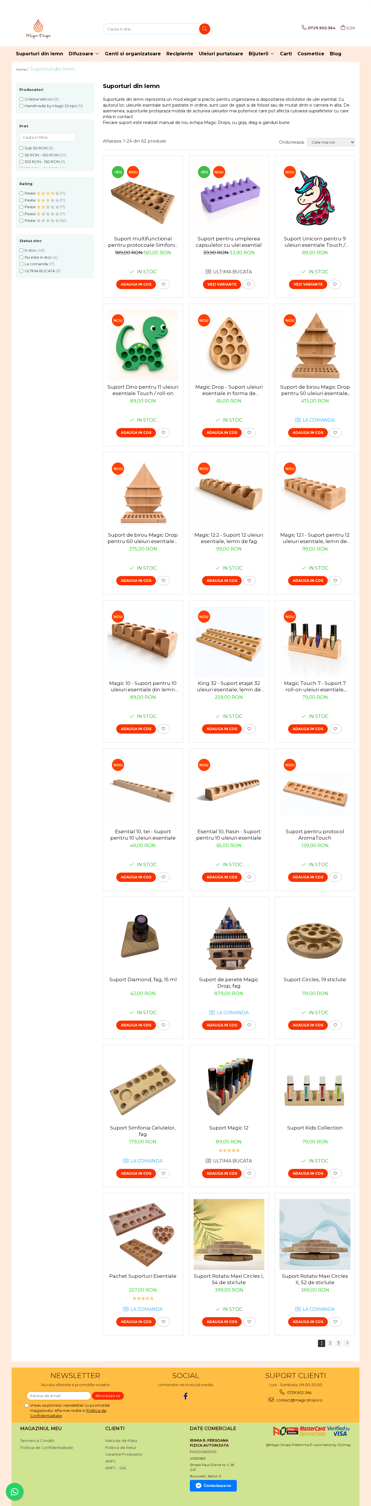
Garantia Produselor (124, 1454)
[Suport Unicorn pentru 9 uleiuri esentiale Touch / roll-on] (314, 197)
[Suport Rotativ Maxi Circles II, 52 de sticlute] (314, 1234)
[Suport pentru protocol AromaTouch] (314, 789)
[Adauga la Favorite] (163, 284)
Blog (335, 53)
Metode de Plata (121, 1440)
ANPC (110, 1461)
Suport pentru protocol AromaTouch (315, 835)
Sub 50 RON (36, 148)
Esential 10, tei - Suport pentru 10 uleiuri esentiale (143, 835)
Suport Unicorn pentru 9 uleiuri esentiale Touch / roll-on (315, 242)
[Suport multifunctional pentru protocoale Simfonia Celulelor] (143, 197)
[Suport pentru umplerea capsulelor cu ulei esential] (229, 197)
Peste (31, 193)
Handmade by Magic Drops (51, 105)
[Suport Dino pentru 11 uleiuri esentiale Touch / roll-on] (143, 345)
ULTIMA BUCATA (40, 270)
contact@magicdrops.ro (299, 1400)
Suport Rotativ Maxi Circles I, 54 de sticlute (229, 1279)
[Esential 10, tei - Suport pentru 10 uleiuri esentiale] (143, 789)
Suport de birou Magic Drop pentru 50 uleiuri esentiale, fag (315, 390)
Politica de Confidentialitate (46, 1447)
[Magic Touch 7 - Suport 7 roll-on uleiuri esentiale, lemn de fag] (314, 641)
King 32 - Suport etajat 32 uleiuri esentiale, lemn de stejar (229, 686)
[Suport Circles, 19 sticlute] (314, 938)
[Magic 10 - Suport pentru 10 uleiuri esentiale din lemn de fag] (143, 641)
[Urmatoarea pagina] (347, 1343)
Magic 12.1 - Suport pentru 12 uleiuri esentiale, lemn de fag (315, 538)
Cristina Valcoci (39, 99)
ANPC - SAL (116, 1467)
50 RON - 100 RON (42, 155)
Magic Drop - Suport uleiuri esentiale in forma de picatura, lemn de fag (229, 390)
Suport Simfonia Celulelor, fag (143, 1131)
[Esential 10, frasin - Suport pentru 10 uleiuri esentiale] (229, 789)
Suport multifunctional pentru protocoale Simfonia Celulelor (143, 242)
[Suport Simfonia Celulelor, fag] (143, 1086)
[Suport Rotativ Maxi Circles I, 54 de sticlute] (229, 1234)
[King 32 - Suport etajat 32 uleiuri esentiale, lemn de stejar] (229, 641)
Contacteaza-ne (217, 1485)
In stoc (31, 250)
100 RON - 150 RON (42, 161)
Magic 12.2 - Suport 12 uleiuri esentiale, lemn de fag (228, 538)
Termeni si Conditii (37, 1440)
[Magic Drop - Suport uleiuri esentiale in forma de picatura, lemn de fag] (229, 345)
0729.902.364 (299, 1392)
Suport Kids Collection (315, 1128)
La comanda (36, 264)
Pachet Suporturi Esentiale (143, 1276)
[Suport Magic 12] (229, 1086)
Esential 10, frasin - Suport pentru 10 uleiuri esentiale (228, 835)
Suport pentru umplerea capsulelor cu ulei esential (229, 242)
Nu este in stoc (38, 257)
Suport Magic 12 (228, 1128)
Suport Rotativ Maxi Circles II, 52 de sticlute (315, 1279)
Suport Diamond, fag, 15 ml (143, 979)
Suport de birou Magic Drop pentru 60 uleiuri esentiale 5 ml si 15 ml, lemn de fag (143, 538)
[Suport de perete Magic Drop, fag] (229, 938)
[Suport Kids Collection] (314, 1086)
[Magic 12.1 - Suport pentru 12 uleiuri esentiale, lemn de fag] (314, 493)
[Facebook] (186, 1396)
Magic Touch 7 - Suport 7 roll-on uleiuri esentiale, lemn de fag (315, 686)
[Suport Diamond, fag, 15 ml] (143, 938)
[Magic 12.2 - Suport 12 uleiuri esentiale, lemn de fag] (229, 493)
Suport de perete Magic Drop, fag (229, 983)
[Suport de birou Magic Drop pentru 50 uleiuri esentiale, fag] (314, 345)
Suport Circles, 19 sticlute (315, 979)
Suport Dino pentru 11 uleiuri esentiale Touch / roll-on (143, 390)
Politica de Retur (121, 1447)
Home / (22, 69)
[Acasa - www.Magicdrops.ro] (45, 29)
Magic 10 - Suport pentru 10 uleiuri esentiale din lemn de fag (143, 686)
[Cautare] (204, 28)
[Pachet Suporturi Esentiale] (143, 1234)
